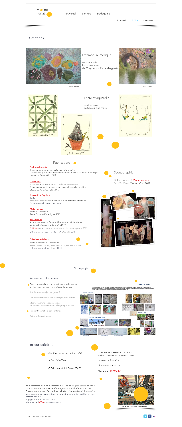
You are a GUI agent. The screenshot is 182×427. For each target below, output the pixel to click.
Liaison (39, 245)
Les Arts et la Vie (73, 245)
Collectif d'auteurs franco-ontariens (69, 200)
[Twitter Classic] (145, 416)
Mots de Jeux (141, 180)
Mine (42, 10)
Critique (34, 228)
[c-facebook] (149, 416)
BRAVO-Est (115, 371)
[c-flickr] (154, 416)
